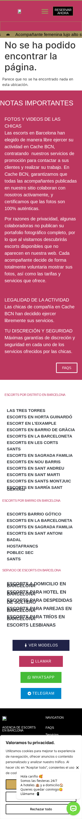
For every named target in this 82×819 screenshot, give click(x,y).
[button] (44, 11)
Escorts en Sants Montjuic (39, 481)
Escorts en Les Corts (32, 442)
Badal (14, 539)
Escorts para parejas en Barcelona (39, 609)
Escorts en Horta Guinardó (39, 417)
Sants (14, 449)
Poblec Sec (20, 552)
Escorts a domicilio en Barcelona (36, 584)
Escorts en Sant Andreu (35, 468)
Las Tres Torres (26, 410)
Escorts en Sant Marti (33, 474)
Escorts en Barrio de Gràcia (41, 429)
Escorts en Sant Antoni (34, 533)
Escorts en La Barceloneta (39, 436)
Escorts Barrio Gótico (34, 514)
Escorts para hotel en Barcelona (36, 592)
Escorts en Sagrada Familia (40, 455)
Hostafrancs (22, 546)
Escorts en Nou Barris (34, 462)
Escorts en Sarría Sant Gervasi (34, 488)
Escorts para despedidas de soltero (39, 601)
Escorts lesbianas (31, 624)
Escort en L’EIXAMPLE (31, 423)
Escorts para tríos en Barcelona (36, 617)
